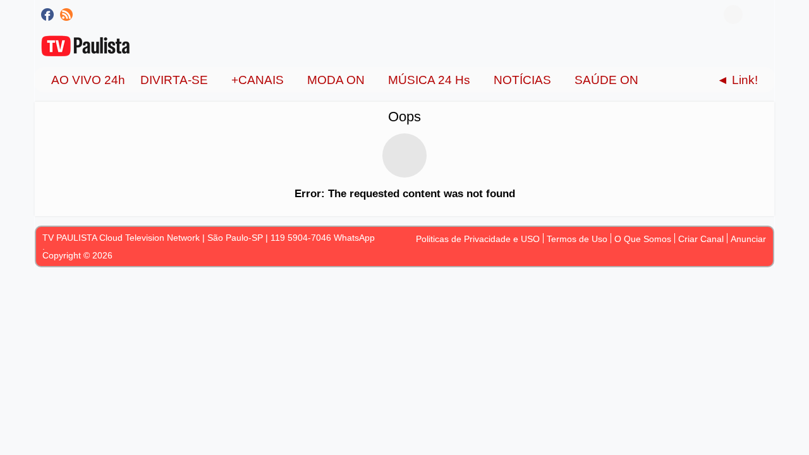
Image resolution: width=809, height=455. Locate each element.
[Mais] (666, 79)
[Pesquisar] (758, 14)
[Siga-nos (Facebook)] (47, 14)
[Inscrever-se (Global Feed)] (66, 14)
